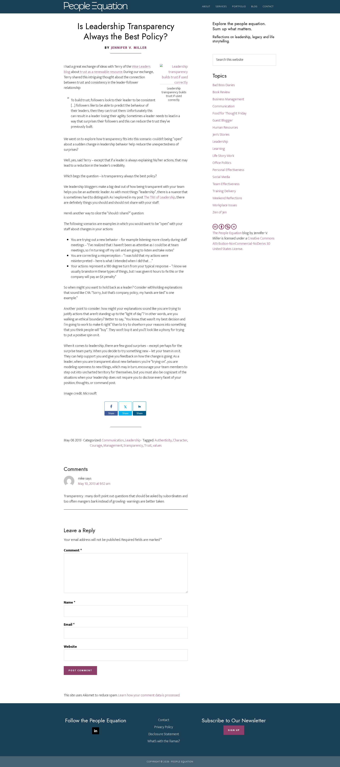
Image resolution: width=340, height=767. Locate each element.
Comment (73, 550)
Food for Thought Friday (229, 113)
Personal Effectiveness (228, 170)
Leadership (133, 440)
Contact (163, 720)
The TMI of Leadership (159, 197)
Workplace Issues (224, 205)
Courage (96, 446)
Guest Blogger (222, 120)
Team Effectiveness (226, 184)
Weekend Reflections (227, 198)
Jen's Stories (221, 135)
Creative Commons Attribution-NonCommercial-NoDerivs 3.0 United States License (243, 243)
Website (70, 646)
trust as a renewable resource (100, 72)
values (157, 446)
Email (69, 624)
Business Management (228, 99)
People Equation (96, 6)
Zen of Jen (219, 212)
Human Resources (225, 128)
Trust (148, 446)
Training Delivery (224, 191)
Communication (113, 440)
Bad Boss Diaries (223, 85)
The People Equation (227, 233)
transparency (133, 446)
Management (113, 446)
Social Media (221, 177)
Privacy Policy (163, 727)
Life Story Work (223, 156)
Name (69, 602)
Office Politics (221, 163)
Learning (218, 149)
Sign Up (234, 730)
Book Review (221, 92)
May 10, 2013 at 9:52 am (94, 484)
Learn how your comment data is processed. (149, 695)
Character (180, 440)
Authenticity (163, 440)
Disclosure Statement (163, 734)
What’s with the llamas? (164, 741)
